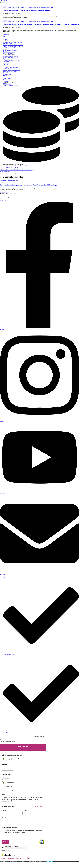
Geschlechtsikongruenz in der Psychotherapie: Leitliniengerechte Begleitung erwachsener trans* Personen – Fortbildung (41, 24)
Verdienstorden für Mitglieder (10, 71)
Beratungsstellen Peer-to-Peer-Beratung (12, 42)
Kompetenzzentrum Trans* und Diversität (13, 46)
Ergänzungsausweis (5, 171)
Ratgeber (5, 39)
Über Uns (5, 64)
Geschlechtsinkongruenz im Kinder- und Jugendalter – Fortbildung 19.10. (26, 10)
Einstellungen (49, 861)
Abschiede (5, 72)
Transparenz (6, 79)
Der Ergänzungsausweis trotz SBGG (12, 60)
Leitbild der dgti (7, 78)
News (4, 6)
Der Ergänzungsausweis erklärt (10, 56)
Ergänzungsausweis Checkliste (10, 57)
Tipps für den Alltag (8, 53)
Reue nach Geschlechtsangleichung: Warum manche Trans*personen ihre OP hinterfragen (28, 185)
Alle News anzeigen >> (9, 36)
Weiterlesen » (6, 20)
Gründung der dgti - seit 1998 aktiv (11, 70)
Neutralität (5, 81)
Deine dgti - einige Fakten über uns (11, 67)
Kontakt (5, 75)
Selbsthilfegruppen (7, 43)
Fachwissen (6, 61)
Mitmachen (6, 63)
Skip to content (3, 0)
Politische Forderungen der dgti (10, 85)
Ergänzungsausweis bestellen (10, 59)
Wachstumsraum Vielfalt (9, 47)
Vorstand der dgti (7, 68)
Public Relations (7, 84)
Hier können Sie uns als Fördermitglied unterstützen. (16, 165)
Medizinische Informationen (10, 50)
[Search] (15, 173)
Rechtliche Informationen (9, 52)
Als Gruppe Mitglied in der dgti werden (12, 167)
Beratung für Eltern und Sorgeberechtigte (13, 45)
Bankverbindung (7, 74)
